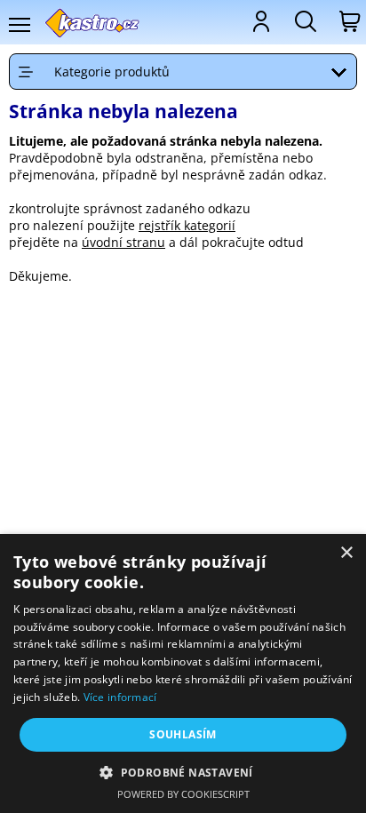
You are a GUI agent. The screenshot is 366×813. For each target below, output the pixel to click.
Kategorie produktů (112, 71)
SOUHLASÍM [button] (183, 734)
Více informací (120, 697)
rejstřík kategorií (187, 225)
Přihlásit (259, 21)
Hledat (303, 21)
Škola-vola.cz (92, 22)
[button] (183, 771)
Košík (348, 21)
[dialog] (183, 673)
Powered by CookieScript (183, 794)
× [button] (346, 553)
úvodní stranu (123, 242)
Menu (18, 25)
